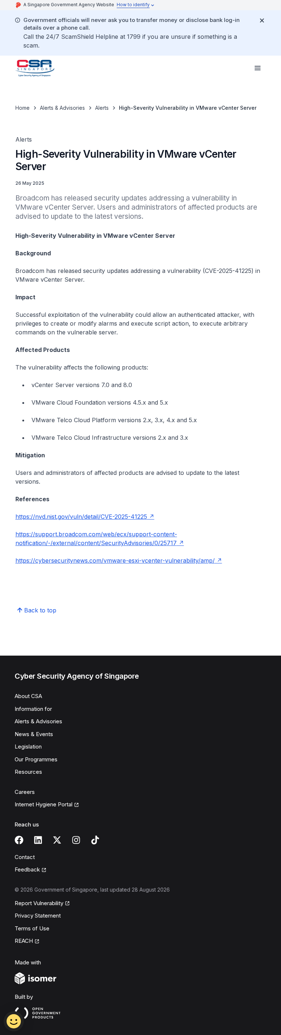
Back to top (40, 610)
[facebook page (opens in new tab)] (19, 840)
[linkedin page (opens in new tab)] (38, 840)
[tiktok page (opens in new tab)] (95, 840)
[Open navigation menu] (257, 68)
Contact (25, 857)
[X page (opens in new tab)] (57, 840)
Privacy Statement (38, 915)
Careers (25, 791)
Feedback (30, 870)
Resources (28, 771)
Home (22, 108)
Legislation (28, 746)
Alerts (102, 108)
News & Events (34, 734)
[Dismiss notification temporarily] (262, 20)
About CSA (28, 696)
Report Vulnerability (39, 904)
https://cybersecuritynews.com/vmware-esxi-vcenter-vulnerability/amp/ (118, 560)
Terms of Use (32, 928)
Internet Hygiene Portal (43, 805)
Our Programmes (36, 759)
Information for (33, 708)
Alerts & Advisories (62, 108)
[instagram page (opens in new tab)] (76, 840)
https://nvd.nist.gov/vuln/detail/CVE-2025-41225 (84, 516)
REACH (27, 941)
